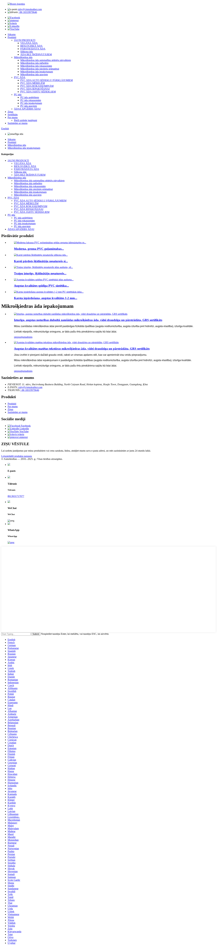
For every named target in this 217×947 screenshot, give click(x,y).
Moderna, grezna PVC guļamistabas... (39, 248)
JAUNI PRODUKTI (24, 40)
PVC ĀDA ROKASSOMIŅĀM (37, 86)
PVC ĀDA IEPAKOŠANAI (35, 88)
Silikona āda (26, 51)
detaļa (29, 337)
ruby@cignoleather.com (30, 9)
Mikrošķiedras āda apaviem (34, 74)
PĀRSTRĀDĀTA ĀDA (32, 48)
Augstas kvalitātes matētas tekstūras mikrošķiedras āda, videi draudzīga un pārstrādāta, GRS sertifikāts (82, 348)
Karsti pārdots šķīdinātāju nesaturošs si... (41, 261)
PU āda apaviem (28, 106)
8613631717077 (16, 496)
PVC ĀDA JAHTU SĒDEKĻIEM (38, 91)
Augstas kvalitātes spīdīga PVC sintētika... (41, 285)
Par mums (13, 117)
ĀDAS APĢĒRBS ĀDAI (27, 108)
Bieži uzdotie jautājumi (25, 120)
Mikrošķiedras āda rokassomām (36, 66)
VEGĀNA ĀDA (29, 43)
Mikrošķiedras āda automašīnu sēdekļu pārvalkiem (45, 60)
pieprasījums (20, 337)
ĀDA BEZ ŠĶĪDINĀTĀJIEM (36, 54)
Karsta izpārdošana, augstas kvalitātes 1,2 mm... (45, 298)
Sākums (12, 34)
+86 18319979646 (27, 12)
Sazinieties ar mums (17, 123)
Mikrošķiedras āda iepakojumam (36, 71)
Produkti (12, 37)
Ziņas (10, 111)
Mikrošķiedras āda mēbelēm (34, 63)
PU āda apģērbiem (29, 97)
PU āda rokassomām (30, 100)
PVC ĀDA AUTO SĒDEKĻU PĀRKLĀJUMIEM (46, 80)
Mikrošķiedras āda (23, 57)
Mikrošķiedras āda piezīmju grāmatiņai (39, 68)
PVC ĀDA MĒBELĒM (32, 83)
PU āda (17, 94)
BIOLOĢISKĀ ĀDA (31, 46)
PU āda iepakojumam (31, 103)
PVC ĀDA (19, 77)
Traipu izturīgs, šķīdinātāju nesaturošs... (40, 273)
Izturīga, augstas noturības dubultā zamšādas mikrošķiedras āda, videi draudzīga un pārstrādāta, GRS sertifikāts (88, 320)
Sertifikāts (13, 114)
